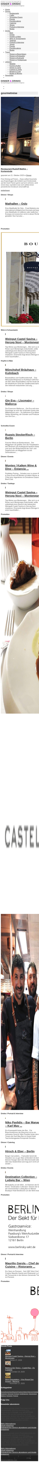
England (16, 1394)
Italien (26, 1392)
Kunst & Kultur (15, 66)
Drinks (7, 31)
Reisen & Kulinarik (17, 58)
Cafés (12, 15)
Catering (13, 23)
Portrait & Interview (17, 27)
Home (7, 9)
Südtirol (36, 1392)
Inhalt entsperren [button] (7, 1426)
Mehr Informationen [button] (8, 1424)
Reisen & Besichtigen (18, 54)
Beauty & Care (15, 71)
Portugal (15, 1396)
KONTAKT (13, 1456)
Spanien (15, 1392)
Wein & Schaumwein (18, 39)
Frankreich (21, 1392)
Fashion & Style (16, 70)
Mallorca (3, 1396)
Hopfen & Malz (15, 37)
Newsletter (9, 75)
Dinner (7, 11)
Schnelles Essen (16, 17)
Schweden (9, 1396)
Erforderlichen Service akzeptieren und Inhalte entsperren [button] (18, 1428)
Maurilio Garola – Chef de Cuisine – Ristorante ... (22, 1265)
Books (12, 29)
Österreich (31, 1392)
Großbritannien (24, 1394)
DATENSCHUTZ (7, 1458)
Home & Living (15, 68)
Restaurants (14, 13)
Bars (11, 33)
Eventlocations (15, 21)
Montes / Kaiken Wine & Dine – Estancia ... (21, 467)
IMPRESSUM (24, 1456)
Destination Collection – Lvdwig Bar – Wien (21, 1178)
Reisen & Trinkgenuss (18, 60)
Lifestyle (8, 62)
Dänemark (10, 1394)
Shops (12, 25)
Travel (7, 52)
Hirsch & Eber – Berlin (20, 1151)
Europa (3, 1392)
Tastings (13, 40)
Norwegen (4, 1394)
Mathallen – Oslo (16, 203)
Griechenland (33, 1394)
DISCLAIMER (20, 1458)
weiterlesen (5, 190)
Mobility (12, 64)
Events (12, 19)
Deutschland (9, 1392)
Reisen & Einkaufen (17, 56)
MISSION (4, 1456)
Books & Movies (16, 73)
